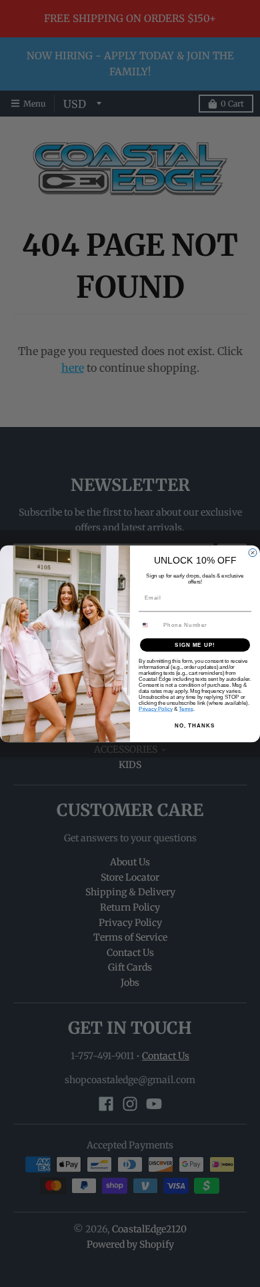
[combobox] (149, 624)
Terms (186, 709)
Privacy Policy (156, 709)
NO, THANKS (195, 725)
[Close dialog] (253, 552)
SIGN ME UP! (195, 644)
